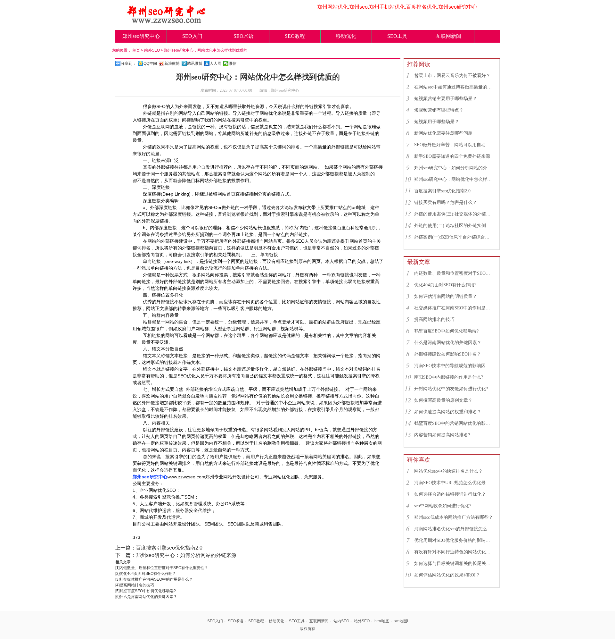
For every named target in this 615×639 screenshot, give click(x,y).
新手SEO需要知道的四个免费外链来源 (452, 156)
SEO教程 (295, 36)
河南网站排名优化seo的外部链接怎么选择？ (454, 528)
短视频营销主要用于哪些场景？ (445, 98)
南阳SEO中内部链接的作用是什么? (448, 377)
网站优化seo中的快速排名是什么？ (448, 471)
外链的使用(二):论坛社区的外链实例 (450, 225)
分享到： (128, 63)
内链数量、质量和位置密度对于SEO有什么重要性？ (163, 568)
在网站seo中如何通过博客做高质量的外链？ (454, 87)
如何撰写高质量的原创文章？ (443, 400)
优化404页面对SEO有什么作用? (147, 573)
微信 (232, 63)
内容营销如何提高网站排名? (442, 435)
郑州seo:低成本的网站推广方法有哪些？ (453, 517)
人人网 (215, 63)
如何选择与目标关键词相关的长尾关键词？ (454, 563)
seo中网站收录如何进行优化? (442, 505)
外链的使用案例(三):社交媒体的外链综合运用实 (454, 214)
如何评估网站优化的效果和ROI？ (447, 575)
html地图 (382, 621)
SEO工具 (397, 36)
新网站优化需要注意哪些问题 (443, 133)
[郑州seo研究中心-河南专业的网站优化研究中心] (167, 21)
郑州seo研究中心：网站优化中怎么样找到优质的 (205, 50)
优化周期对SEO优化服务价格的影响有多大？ (454, 540)
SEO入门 (192, 36)
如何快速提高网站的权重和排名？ (447, 411)
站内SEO (341, 621)
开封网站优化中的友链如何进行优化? (451, 388)
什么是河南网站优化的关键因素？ (148, 596)
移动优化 (346, 36)
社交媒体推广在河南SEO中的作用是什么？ (156, 579)
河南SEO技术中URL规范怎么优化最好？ (454, 482)
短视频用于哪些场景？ (436, 121)
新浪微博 (172, 63)
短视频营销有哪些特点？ (438, 110)
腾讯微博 (194, 63)
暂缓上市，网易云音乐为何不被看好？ (452, 75)
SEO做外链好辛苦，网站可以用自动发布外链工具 (454, 144)
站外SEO (152, 50)
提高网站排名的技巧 (136, 585)
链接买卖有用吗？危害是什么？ (445, 202)
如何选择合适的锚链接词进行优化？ (450, 494)
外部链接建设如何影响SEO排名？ (447, 354)
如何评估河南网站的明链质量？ (445, 296)
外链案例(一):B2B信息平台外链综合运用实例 (454, 237)
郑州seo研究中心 (141, 36)
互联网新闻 (448, 36)
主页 (136, 50)
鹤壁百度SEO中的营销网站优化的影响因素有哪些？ (454, 423)
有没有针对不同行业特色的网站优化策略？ (454, 552)
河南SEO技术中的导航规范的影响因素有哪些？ (454, 365)
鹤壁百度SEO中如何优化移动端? (147, 591)
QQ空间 (150, 63)
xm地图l (401, 621)
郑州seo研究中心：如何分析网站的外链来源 (186, 555)
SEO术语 (244, 36)
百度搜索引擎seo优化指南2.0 (169, 548)
